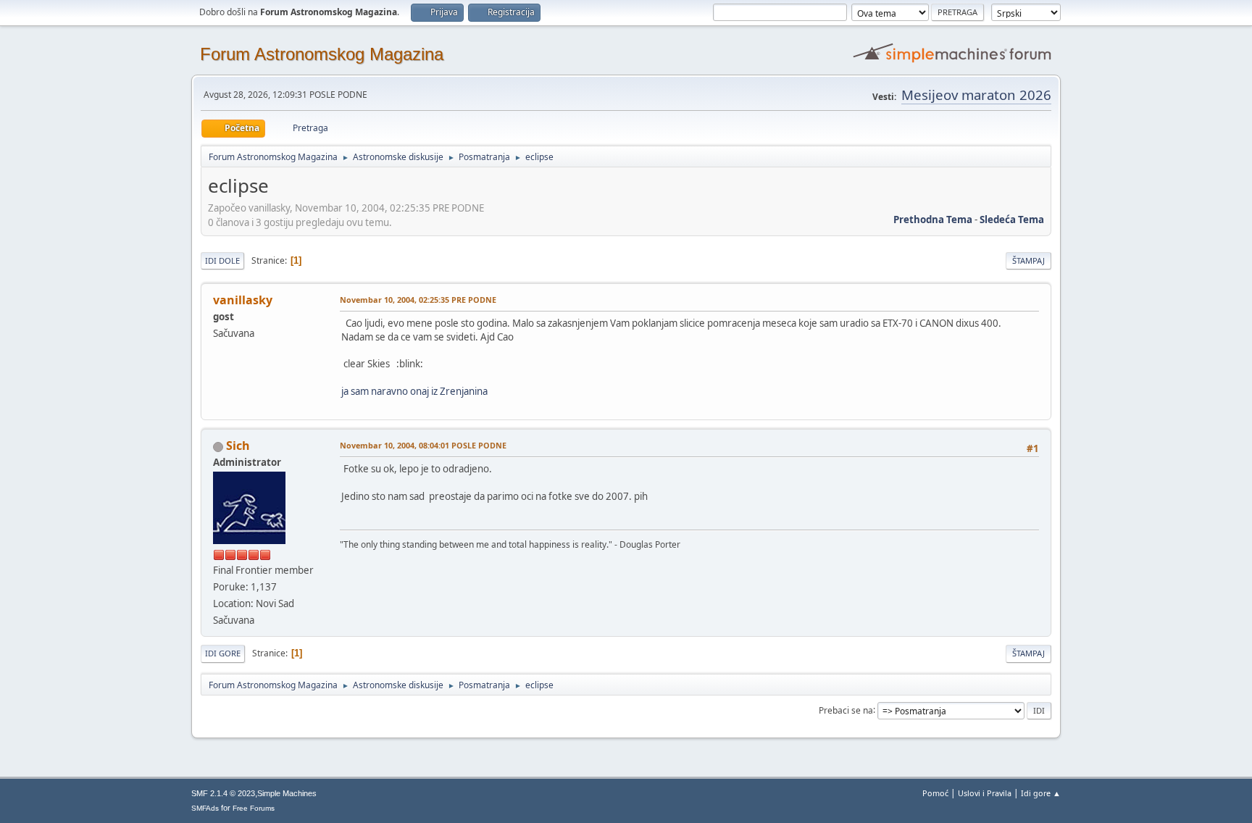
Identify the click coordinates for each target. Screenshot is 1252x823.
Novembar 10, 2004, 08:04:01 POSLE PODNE (423, 445)
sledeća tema (1012, 219)
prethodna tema (932, 219)
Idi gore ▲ (1041, 793)
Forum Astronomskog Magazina (321, 54)
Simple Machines (287, 793)
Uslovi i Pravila (984, 793)
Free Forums (254, 808)
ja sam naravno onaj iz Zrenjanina (414, 391)
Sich (238, 446)
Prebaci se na (846, 709)
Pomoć (935, 793)
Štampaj (1028, 260)
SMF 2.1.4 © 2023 (223, 793)
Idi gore (223, 653)
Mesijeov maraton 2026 (976, 94)
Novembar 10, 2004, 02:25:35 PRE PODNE (418, 299)
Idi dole (222, 260)
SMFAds (205, 808)
